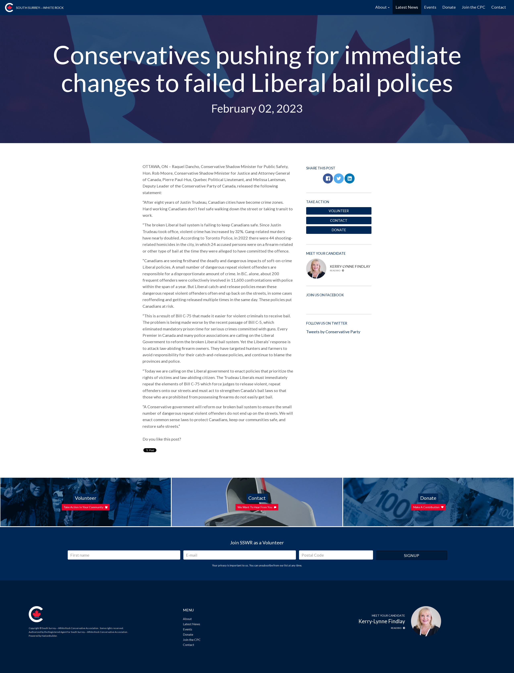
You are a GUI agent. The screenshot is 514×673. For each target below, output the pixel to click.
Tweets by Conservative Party (333, 331)
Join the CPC (473, 7)
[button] (328, 178)
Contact (498, 7)
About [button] (381, 7)
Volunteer (339, 211)
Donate (449, 7)
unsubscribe (266, 565)
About (187, 619)
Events (430, 7)
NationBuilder (49, 635)
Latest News (407, 7)
